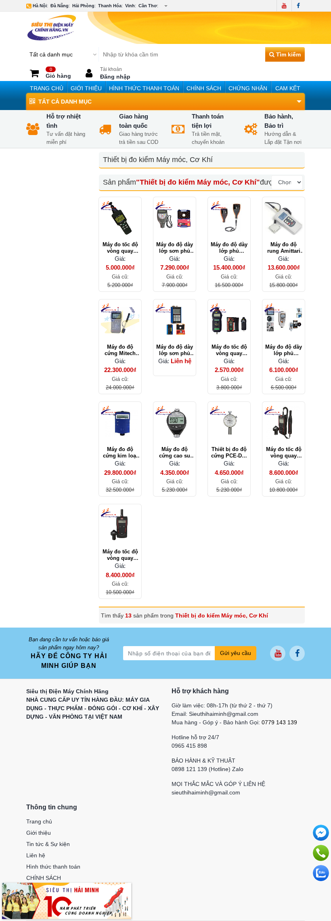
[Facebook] (298, 5)
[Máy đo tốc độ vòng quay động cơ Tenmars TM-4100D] (120, 218)
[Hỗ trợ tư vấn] (321, 853)
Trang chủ (46, 88)
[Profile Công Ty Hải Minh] (66, 900)
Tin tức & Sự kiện (48, 844)
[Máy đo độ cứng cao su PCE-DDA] (174, 423)
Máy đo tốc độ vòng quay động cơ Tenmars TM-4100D (120, 247)
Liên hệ (35, 855)
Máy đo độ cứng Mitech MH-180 (120, 350)
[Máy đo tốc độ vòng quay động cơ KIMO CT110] (283, 423)
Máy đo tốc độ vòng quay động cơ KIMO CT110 (284, 452)
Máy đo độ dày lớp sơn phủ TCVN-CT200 (174, 350)
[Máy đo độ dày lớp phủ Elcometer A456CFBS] (229, 218)
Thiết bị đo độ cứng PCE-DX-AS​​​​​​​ (229, 452)
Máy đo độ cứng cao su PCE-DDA (174, 452)
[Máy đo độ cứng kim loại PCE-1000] (120, 423)
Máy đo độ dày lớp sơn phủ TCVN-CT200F (174, 247)
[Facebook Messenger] (321, 833)
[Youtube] (284, 5)
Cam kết (287, 88)
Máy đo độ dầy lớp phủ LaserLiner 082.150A (283, 350)
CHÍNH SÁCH (203, 88)
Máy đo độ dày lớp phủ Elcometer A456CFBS (229, 247)
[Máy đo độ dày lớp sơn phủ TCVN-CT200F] (174, 218)
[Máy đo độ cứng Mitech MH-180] (120, 320)
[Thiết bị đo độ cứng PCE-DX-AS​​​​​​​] (229, 423)
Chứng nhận (247, 88)
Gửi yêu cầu (235, 653)
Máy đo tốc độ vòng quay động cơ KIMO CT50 (120, 555)
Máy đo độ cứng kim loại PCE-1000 (120, 452)
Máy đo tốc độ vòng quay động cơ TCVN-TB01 (229, 350)
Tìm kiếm (287, 54)
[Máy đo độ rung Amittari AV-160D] (283, 218)
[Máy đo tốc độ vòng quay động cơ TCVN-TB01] (229, 320)
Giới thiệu (86, 88)
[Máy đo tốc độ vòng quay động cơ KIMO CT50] (120, 525)
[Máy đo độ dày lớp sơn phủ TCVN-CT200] (174, 320)
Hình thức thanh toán (144, 88)
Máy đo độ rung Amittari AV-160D (283, 247)
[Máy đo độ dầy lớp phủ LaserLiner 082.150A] (283, 320)
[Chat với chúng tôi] (321, 873)
